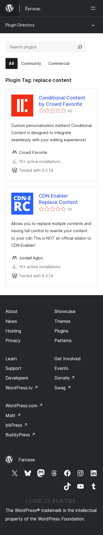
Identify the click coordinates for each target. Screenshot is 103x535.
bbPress (16, 425)
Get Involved (67, 358)
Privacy (13, 340)
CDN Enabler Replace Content (58, 199)
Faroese (26, 459)
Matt (13, 415)
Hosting (13, 331)
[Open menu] (94, 8)
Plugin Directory (20, 25)
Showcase (65, 311)
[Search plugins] (79, 46)
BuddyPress (20, 434)
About (11, 311)
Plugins (61, 331)
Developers (16, 378)
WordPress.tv (21, 387)
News (11, 321)
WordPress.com (24, 405)
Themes (62, 321)
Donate (64, 378)
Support (13, 368)
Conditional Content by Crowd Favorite (62, 101)
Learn (11, 358)
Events (61, 368)
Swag (62, 387)
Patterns (63, 340)
